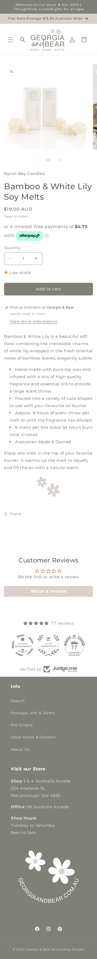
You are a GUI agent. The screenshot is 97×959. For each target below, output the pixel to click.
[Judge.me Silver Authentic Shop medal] (48, 645)
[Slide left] (37, 160)
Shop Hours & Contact (33, 737)
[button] (11, 40)
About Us (20, 749)
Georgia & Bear (38, 949)
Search (18, 700)
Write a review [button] (48, 591)
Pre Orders (22, 725)
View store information (33, 321)
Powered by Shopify (68, 949)
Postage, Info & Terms (33, 713)
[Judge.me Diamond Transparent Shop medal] (22, 645)
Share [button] (15, 513)
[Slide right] (60, 160)
